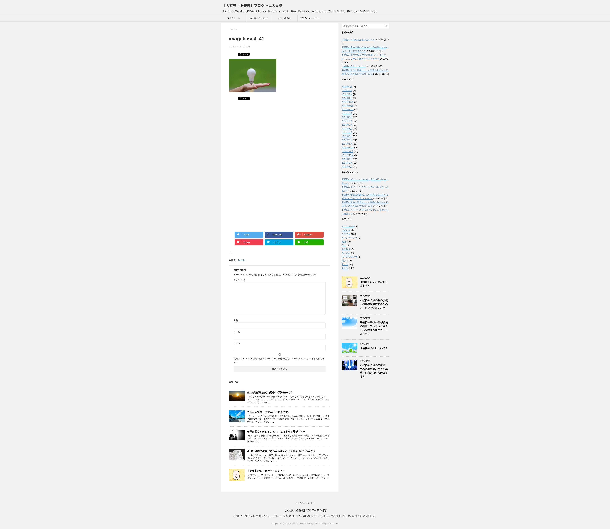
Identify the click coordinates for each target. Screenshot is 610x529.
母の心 (345, 264)
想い (344, 260)
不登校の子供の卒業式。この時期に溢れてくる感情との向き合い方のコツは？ (374, 371)
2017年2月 (347, 140)
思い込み (346, 253)
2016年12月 (348, 147)
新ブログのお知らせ (259, 18)
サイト (237, 343)
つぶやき (346, 234)
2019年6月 (347, 86)
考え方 (345, 268)
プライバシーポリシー (310, 18)
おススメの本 (348, 226)
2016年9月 (347, 159)
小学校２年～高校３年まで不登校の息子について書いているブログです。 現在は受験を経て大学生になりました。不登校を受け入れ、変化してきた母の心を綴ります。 (305, 516)
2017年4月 (347, 132)
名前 (236, 320)
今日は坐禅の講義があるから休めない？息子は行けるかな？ (281, 451)
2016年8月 (347, 163)
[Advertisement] (279, 136)
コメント (239, 280)
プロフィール (233, 18)
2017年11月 (347, 105)
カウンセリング (349, 237)
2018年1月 (347, 98)
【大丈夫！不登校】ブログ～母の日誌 (252, 5)
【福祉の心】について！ (354, 66)
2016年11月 (347, 151)
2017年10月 (348, 109)
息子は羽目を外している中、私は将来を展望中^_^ (276, 431)
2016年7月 (347, 166)
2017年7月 (347, 121)
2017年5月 (347, 128)
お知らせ (346, 230)
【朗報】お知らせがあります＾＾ (266, 470)
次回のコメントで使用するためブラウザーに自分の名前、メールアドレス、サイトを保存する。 (279, 360)
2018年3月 (347, 90)
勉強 (344, 241)
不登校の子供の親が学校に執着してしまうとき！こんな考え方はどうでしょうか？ (374, 328)
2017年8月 (347, 117)
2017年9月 (347, 113)
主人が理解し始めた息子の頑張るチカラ (270, 392)
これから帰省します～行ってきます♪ (268, 412)
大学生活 (346, 249)
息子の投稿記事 (349, 257)
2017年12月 (348, 102)
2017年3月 (347, 136)
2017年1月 (347, 144)
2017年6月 (347, 124)
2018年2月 (347, 94)
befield (241, 260)
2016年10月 (348, 155)
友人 (344, 245)
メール (237, 332)
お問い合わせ (284, 18)
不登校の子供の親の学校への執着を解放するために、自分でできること (374, 304)
